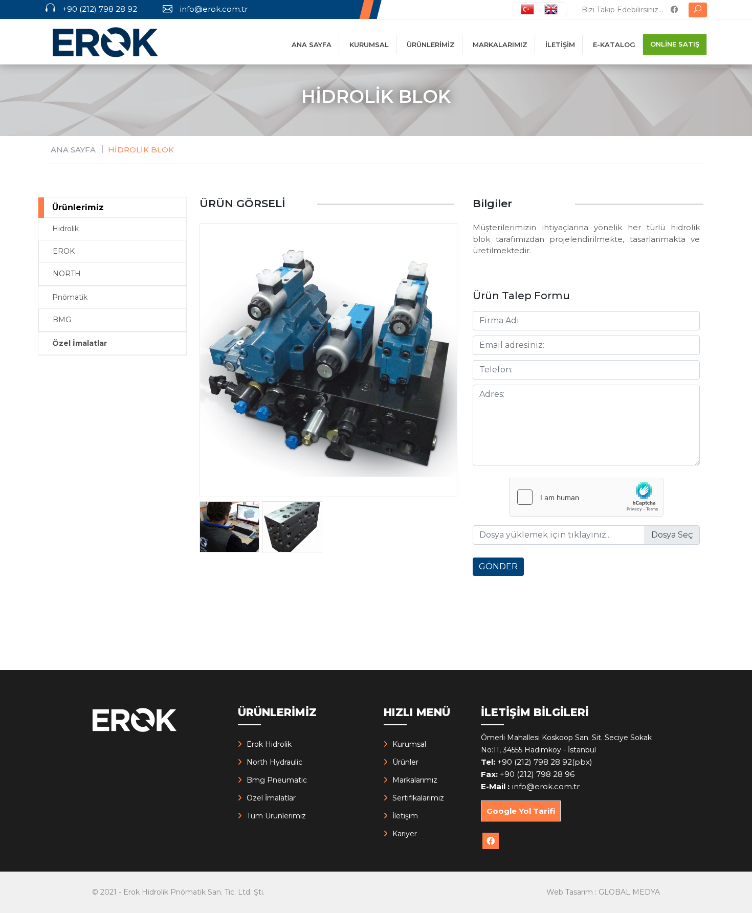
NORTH (67, 273)
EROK (64, 251)
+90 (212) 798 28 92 (99, 9)
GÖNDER (498, 566)
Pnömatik (69, 297)
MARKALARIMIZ (500, 44)
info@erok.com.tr (214, 9)
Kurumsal (409, 744)
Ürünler (405, 762)
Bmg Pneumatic (277, 780)
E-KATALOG (614, 44)
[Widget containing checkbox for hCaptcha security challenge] (586, 497)
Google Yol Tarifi (520, 811)
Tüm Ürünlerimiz (276, 815)
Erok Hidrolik (269, 744)
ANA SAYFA (311, 44)
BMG (62, 319)
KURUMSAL (369, 44)
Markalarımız (414, 780)
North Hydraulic (274, 762)
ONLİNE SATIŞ (674, 44)
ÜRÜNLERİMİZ (431, 44)
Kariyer (404, 833)
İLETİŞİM (560, 44)
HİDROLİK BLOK (141, 149)
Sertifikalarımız (418, 798)
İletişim (405, 815)
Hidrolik (65, 228)
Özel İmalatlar (79, 343)
